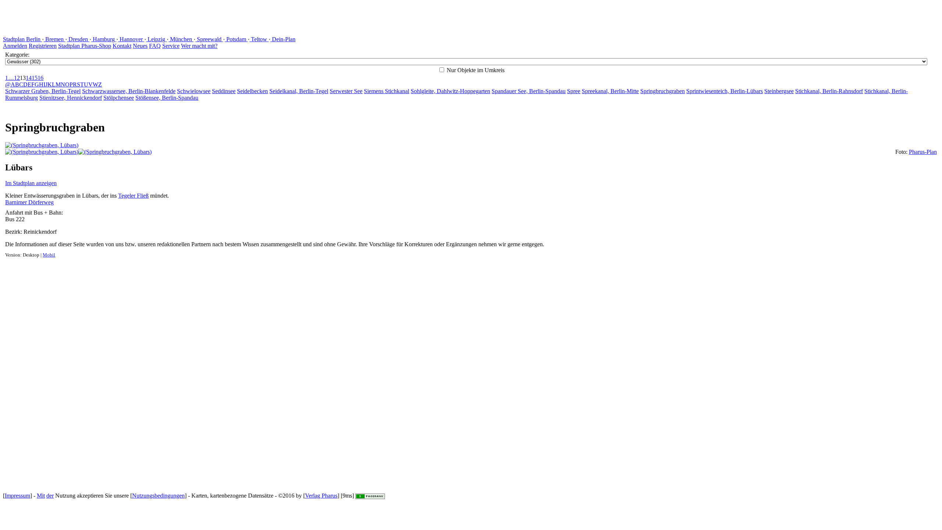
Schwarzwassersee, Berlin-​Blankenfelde (129, 91)
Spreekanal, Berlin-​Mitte (610, 91)
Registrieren (43, 46)
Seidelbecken (252, 91)
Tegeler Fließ (133, 195)
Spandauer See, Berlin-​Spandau (529, 91)
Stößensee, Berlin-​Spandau (166, 98)
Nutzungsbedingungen (158, 495)
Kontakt (122, 46)
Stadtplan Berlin (22, 39)
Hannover (131, 39)
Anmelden (15, 46)
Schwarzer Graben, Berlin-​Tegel (43, 91)
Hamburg (103, 39)
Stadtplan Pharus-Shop (84, 46)
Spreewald (209, 39)
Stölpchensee (118, 98)
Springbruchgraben (662, 91)
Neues (140, 46)
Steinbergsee (779, 91)
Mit (41, 495)
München (181, 39)
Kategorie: (17, 55)
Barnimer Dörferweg (29, 202)
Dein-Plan (282, 39)
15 (35, 78)
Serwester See (346, 91)
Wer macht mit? (199, 46)
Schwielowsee (193, 91)
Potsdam (236, 39)
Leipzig (156, 39)
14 (29, 78)
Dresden (78, 39)
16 (40, 78)
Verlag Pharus (321, 495)
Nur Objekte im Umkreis (474, 70)
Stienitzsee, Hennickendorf (70, 98)
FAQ (155, 46)
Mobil (49, 255)
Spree (573, 91)
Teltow (259, 39)
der (50, 495)
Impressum (17, 495)
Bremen (54, 39)
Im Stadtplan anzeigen (31, 183)
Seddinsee (224, 91)
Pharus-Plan (923, 152)
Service (171, 46)
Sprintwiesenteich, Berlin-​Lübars (724, 91)
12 (17, 78)
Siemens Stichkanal (386, 91)
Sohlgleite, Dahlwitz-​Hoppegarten (450, 91)
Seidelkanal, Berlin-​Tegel (298, 91)
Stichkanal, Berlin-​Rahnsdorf (829, 91)
